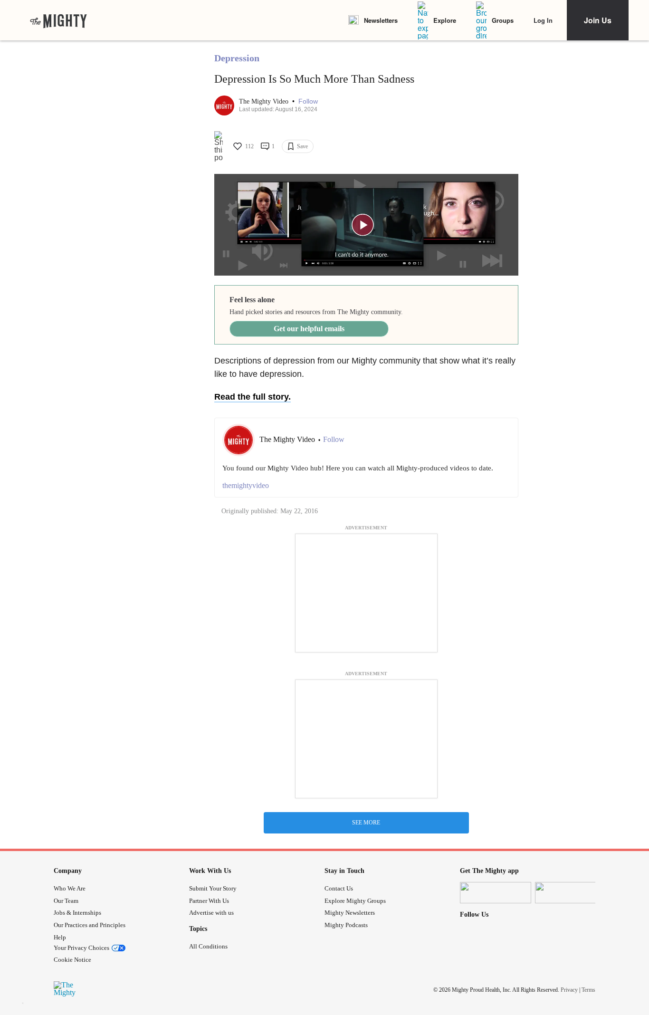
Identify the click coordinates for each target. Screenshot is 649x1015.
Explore (444, 20)
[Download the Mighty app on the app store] (495, 892)
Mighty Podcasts (346, 925)
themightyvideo (245, 485)
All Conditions (208, 946)
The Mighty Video (264, 101)
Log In (543, 20)
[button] (308, 101)
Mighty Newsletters (349, 912)
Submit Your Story (213, 888)
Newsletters (381, 20)
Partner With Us (209, 900)
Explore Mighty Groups (355, 900)
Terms (588, 989)
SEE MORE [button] (366, 822)
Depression (236, 58)
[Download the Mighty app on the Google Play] (570, 892)
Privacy (569, 989)
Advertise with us (211, 912)
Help (60, 937)
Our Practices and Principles (89, 925)
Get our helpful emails (309, 329)
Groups (503, 20)
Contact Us (338, 888)
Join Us (597, 20)
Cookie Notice (72, 959)
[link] (58, 20)
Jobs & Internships (77, 912)
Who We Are (70, 888)
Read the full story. (252, 397)
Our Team (66, 900)
